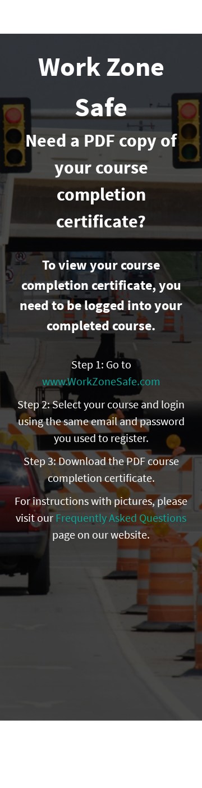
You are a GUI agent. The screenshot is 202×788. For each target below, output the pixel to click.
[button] (184, 16)
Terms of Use (101, 760)
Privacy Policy (101, 771)
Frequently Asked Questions (121, 518)
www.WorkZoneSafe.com (101, 381)
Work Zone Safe (65, 16)
